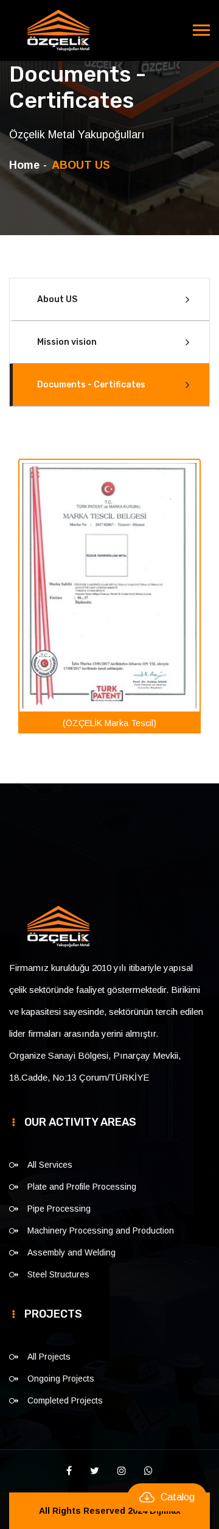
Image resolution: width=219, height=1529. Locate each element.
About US (57, 299)
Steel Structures (58, 1274)
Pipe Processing (59, 1208)
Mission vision (67, 342)
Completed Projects (65, 1400)
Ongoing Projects (60, 1378)
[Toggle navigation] (201, 30)
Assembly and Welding (71, 1252)
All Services (49, 1165)
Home (24, 165)
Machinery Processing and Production (100, 1230)
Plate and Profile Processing (81, 1187)
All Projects (49, 1356)
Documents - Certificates (91, 385)
